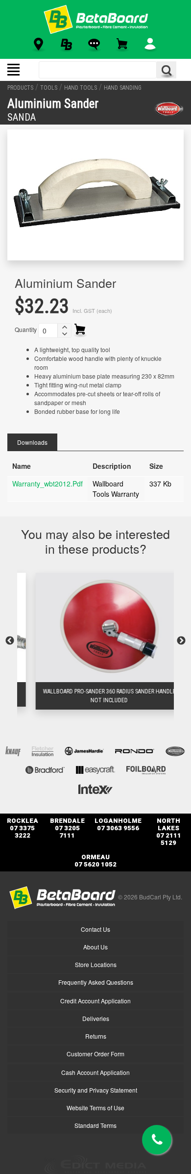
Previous (10, 641)
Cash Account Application (95, 1072)
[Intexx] (95, 788)
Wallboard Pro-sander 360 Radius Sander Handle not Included (95, 696)
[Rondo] (134, 750)
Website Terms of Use (95, 1107)
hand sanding (123, 87)
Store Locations (96, 964)
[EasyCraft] (95, 769)
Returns (95, 1036)
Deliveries (95, 1018)
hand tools (80, 87)
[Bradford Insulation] (45, 769)
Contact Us (95, 929)
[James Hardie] (84, 750)
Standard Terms (95, 1125)
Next (181, 641)
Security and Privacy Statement (95, 1090)
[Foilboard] (145, 769)
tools (48, 87)
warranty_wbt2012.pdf (47, 483)
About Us (95, 947)
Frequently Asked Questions (95, 982)
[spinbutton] (48, 330)
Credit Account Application (95, 1000)
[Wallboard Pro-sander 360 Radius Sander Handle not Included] (96, 627)
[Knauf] (12, 750)
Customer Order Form (95, 1053)
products (20, 87)
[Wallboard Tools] (169, 109)
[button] (64, 327)
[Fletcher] (42, 750)
